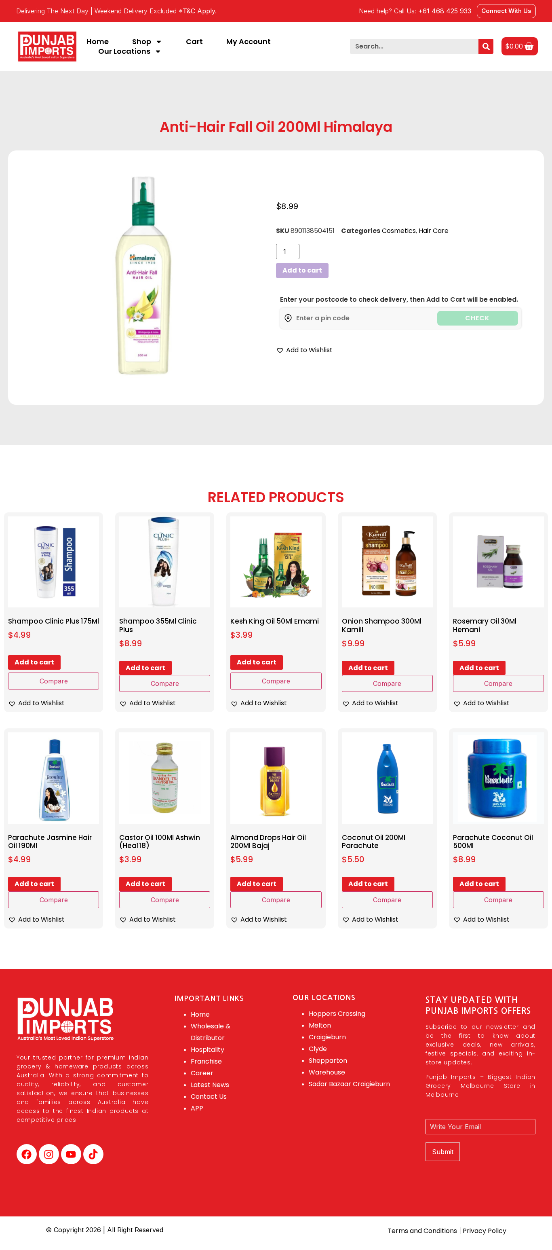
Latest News (210, 1084)
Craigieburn (327, 1037)
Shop (141, 42)
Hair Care (434, 230)
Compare (54, 681)
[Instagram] (49, 1154)
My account (248, 42)
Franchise (206, 1061)
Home (97, 42)
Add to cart (302, 270)
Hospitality (207, 1049)
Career (202, 1073)
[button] (304, 350)
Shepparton (328, 1060)
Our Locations (124, 51)
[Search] (485, 46)
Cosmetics (399, 230)
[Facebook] (27, 1154)
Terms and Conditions (422, 1230)
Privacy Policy (483, 1230)
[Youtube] (71, 1154)
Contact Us (209, 1096)
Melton (320, 1025)
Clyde (318, 1048)
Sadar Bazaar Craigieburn (349, 1084)
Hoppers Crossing (337, 1013)
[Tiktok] (93, 1154)
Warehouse (327, 1072)
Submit (442, 1152)
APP (197, 1108)
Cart (194, 42)
